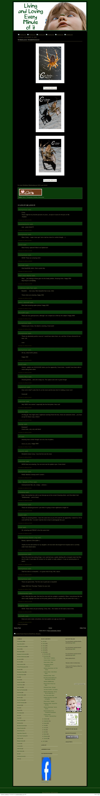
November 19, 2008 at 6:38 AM (24, 432)
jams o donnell (23, 302)
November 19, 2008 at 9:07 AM (24, 467)
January (46, 738)
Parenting (19, 692)
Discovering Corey (21, 646)
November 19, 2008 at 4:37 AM (24, 345)
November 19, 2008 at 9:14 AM (24, 477)
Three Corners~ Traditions (49, 658)
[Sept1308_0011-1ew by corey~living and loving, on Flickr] (50, 180)
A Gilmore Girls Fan (25, 288)
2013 (44, 641)
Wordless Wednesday (38, 197)
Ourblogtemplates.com (19, 794)
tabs (18, 753)
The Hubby (19, 712)
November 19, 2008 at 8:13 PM (24, 564)
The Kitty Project (20, 674)
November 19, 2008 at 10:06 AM (25, 500)
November (46, 656)
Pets (18, 677)
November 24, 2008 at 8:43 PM (24, 611)
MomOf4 (21, 313)
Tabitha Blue (23, 377)
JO (19, 437)
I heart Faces (20, 684)
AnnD (20, 364)
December (46, 654)
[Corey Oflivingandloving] (46, 780)
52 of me (19, 661)
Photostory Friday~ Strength (50, 687)
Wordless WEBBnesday (29, 39)
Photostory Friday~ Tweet (49, 675)
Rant (18, 707)
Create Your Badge (45, 782)
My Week (19, 659)
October (46, 718)
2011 (44, 645)
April (45, 731)
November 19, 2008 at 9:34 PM (24, 574)
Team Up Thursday (21, 690)
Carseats (19, 746)
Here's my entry (26, 443)
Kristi (20, 527)
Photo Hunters (20, 664)
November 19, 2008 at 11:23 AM (25, 510)
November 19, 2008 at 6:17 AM (24, 420)
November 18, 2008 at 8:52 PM (24, 220)
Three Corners (20, 720)
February (46, 736)
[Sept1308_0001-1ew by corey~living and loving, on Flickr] (50, 88)
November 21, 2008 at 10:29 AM (25, 601)
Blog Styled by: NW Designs (50, 792)
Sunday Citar (20, 682)
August (45, 723)
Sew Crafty (19, 687)
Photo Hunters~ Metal (48, 662)
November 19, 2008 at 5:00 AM (24, 372)
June (45, 727)
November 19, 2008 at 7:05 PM (24, 550)
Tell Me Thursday (20, 702)
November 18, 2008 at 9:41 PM (24, 240)
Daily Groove (20, 751)
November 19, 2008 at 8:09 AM (24, 457)
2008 (44, 652)
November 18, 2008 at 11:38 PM (25, 298)
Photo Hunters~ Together (49, 701)
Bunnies (19, 697)
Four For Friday (20, 700)
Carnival (19, 743)
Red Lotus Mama (24, 276)
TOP (99, 794)
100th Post (19, 748)
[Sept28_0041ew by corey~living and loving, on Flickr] (50, 83)
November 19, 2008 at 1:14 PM (24, 533)
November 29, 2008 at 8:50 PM (24, 622)
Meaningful (19, 651)
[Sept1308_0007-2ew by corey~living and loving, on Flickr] (50, 175)
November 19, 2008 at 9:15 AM (24, 488)
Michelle (21, 265)
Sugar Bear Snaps (21, 733)
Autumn (21, 451)
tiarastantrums (23, 224)
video (18, 758)
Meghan (21, 606)
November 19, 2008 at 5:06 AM (24, 382)
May (45, 729)
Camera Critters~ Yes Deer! (49, 660)
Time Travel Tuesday (21, 735)
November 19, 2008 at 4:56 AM (24, 360)
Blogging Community (21, 654)
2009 (44, 650)
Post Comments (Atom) (54, 630)
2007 (44, 741)
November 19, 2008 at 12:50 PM (25, 523)
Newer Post (17, 628)
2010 (44, 648)
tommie (21, 412)
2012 (44, 643)
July (45, 725)
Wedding (19, 723)
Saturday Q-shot (20, 756)
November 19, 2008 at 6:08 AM (24, 407)
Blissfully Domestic (21, 725)
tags (18, 715)
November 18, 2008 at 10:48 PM (25, 261)
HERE (39, 185)
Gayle (20, 515)
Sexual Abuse (20, 730)
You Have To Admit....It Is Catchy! (51, 689)
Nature (24, 197)
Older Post (83, 628)
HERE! (73, 643)
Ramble (18, 669)
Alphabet (19, 705)
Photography (29, 197)
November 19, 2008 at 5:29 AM (24, 397)
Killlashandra (23, 593)
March (45, 734)
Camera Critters (20, 695)
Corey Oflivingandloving (45, 756)
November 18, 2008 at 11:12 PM (25, 283)
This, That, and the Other (49, 695)
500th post (19, 738)
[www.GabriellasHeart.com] (74, 712)
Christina (21, 492)
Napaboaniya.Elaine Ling (27, 538)
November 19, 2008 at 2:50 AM (24, 318)
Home (50, 628)
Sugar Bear (19, 644)
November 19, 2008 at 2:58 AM (24, 329)
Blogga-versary (20, 741)
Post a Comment (22, 624)
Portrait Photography (21, 666)
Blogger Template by (5, 794)
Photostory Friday (21, 672)
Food (18, 718)
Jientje (20, 424)
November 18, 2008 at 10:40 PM (25, 250)
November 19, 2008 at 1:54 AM (24, 308)
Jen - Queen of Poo (25, 482)
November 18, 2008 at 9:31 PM (24, 230)
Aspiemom (22, 387)
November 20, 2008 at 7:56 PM (24, 589)
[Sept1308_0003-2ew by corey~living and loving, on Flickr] (50, 132)
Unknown (21, 401)
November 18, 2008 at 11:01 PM (25, 271)
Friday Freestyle (20, 728)
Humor (18, 679)
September (46, 721)
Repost (18, 710)
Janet (20, 245)
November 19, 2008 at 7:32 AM (24, 446)
